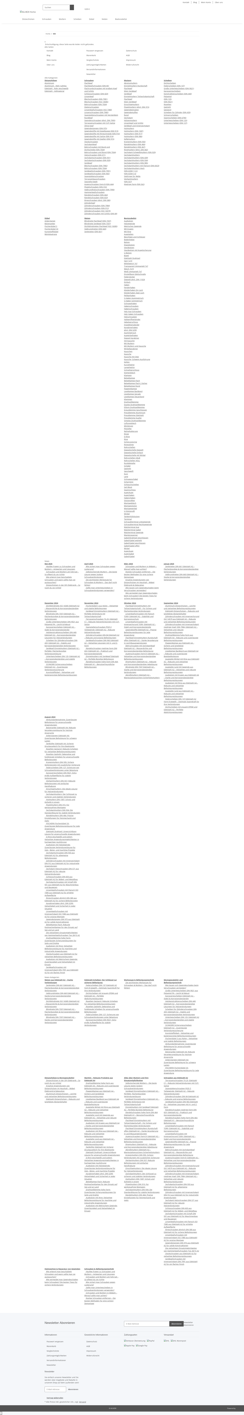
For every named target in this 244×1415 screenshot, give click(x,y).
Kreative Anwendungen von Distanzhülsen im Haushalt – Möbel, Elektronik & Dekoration (139, 582)
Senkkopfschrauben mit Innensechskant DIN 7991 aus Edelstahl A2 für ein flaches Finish (61, 970)
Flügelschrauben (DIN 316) (95, 187)
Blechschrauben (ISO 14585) (96, 102)
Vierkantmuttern (131, 179)
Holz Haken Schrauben (133, 314)
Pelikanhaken (129, 295)
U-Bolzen (128, 253)
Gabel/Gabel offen (132, 546)
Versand (82, 1402)
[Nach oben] (1, 1413)
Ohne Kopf (89, 126)
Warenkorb (91, 55)
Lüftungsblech (130, 423)
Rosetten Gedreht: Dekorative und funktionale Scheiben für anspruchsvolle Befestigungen (62, 757)
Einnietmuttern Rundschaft (135, 86)
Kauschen (128, 351)
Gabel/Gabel (129, 556)
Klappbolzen (129, 245)
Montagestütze (130, 506)
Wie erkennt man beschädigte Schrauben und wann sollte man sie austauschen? (60, 580)
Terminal (128, 519)
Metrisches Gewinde (132, 226)
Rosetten (167, 104)
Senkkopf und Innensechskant (137, 126)
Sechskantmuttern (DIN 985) (136, 163)
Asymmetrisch (130, 333)
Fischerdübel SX (51, 229)
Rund (126, 115)
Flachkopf (88, 83)
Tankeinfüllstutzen (132, 516)
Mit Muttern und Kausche (135, 346)
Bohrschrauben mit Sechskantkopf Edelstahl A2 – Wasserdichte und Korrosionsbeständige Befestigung (139, 648)
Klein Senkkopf (130, 91)
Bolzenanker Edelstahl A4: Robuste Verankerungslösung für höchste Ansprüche (60, 730)
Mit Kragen (128, 229)
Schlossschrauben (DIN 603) (96, 94)
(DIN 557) (128, 181)
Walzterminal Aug (131, 527)
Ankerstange (50, 221)
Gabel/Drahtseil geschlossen (136, 538)
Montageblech (130, 503)
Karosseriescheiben (172, 91)
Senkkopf (88, 163)
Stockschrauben (91, 141)
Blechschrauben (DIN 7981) (96, 99)
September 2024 (171, 603)
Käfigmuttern (129, 139)
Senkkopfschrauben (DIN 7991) (97, 171)
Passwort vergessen (94, 50)
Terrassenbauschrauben (94, 179)
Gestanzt (167, 110)
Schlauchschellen (131, 484)
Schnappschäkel (131, 479)
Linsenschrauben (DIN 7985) (96, 112)
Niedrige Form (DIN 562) (134, 184)
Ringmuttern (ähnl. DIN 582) (136, 149)
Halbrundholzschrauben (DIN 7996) (99, 189)
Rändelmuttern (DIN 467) (134, 147)
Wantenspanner (131, 535)
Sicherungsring (130, 442)
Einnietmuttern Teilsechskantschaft (139, 96)
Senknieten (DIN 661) (93, 231)
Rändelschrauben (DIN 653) (96, 197)
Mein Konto (206, 2)
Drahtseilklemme (131, 402)
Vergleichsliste (92, 60)
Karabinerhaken (131, 327)
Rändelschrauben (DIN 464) (96, 195)
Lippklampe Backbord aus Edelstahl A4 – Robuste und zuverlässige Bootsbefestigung (181, 654)
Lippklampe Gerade (132, 394)
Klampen (128, 375)
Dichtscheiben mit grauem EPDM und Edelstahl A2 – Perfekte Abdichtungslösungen (180, 709)
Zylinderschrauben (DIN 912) (96, 208)
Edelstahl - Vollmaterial (54, 91)
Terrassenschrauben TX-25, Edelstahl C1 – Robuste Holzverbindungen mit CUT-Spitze (102, 622)
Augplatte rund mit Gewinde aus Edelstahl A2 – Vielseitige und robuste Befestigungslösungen (180, 670)
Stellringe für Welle (132, 176)
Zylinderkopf (89, 203)
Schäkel (127, 466)
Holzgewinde (129, 223)
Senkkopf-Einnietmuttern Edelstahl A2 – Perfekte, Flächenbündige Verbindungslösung (62, 651)
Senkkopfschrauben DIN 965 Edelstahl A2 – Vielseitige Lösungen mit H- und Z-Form (101, 643)
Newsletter (91, 74)
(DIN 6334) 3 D (130, 173)
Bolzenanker (50, 223)
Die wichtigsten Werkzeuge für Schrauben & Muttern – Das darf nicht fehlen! (100, 582)
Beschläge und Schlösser (134, 237)
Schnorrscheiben (171, 115)
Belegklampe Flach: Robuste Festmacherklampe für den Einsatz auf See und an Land (61, 927)
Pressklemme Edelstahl (134, 415)
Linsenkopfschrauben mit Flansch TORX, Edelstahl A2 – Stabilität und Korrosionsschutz (139, 616)
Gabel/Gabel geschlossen (135, 543)
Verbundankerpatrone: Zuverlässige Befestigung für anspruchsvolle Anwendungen (61, 722)
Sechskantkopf (90, 144)
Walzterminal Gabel (132, 530)
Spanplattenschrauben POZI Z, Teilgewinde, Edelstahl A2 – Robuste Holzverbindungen (99, 630)
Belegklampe (129, 378)
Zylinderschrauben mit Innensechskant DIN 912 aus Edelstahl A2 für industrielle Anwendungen (62, 863)
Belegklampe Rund (132, 386)
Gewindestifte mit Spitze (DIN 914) (98, 136)
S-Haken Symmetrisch (133, 301)
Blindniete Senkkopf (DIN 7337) (97, 223)
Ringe (126, 434)
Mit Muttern (129, 343)
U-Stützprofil (129, 511)
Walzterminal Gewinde (133, 532)
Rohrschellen (129, 447)
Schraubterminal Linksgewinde (137, 522)
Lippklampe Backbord (133, 391)
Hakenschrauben (131, 306)
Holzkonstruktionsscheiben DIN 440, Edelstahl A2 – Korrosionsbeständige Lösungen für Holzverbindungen (61, 635)
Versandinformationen (96, 69)
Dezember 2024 (51, 603)
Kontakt (186, 2)
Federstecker (129, 277)
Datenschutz (131, 50)
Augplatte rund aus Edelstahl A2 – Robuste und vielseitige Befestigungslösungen (179, 693)
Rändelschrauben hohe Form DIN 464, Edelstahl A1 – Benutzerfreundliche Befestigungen (101, 664)
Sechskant (128, 118)
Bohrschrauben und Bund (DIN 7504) (100, 152)
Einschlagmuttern (131, 104)
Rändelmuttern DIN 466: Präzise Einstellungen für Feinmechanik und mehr (60, 818)
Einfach (127, 282)
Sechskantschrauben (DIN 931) (97, 157)
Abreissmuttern (130, 83)
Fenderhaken (129, 287)
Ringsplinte (129, 444)
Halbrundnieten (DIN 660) (95, 229)
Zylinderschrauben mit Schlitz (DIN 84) (100, 213)
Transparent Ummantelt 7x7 (136, 266)
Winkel (127, 514)
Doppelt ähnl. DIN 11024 (134, 279)
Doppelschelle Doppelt (133, 450)
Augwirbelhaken (131, 335)
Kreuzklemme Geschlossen (135, 410)
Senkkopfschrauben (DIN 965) (97, 173)
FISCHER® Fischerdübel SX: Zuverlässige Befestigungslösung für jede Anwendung (62, 826)
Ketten (127, 362)
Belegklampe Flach (132, 380)
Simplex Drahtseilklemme (135, 420)
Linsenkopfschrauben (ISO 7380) (98, 110)
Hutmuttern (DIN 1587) (133, 131)
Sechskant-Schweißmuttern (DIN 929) (140, 152)
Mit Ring (127, 231)
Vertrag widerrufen (55, 1398)
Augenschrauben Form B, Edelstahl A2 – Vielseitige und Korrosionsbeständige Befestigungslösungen (141, 656)
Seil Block (128, 487)
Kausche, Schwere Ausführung (137, 359)
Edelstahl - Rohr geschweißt (56, 88)
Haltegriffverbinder (132, 319)
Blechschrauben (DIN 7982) (96, 165)
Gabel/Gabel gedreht (133, 540)
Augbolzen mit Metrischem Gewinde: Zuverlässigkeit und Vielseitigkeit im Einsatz (61, 962)
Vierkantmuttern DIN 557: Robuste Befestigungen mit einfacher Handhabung (60, 783)
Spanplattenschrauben (94, 176)
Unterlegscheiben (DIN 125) (175, 120)
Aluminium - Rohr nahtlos (56, 86)
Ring (126, 439)
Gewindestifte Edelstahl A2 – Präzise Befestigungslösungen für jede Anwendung (140, 632)
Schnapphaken (130, 303)
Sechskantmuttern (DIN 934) (136, 160)
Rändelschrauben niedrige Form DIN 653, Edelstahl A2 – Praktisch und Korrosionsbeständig (100, 651)
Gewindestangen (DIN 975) (95, 128)
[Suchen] (72, 7)
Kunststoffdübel (51, 231)
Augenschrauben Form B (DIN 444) (99, 184)
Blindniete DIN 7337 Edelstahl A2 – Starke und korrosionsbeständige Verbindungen (139, 670)
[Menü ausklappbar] (22, 7)
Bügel (126, 255)
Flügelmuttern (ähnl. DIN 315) (136, 107)
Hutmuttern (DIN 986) (133, 136)
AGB (128, 55)
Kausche (127, 354)
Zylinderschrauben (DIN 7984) (97, 205)
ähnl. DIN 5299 (130, 330)
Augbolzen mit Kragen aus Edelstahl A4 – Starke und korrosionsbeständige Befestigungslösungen (181, 678)
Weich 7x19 (129, 269)
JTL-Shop (239, 1408)
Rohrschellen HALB (132, 458)
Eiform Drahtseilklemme (134, 407)
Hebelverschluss (131, 322)
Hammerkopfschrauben (94, 192)
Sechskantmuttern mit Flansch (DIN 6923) (141, 165)
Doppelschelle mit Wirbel (135, 455)
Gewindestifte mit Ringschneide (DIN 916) (102, 133)
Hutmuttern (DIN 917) (133, 133)
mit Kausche (129, 341)
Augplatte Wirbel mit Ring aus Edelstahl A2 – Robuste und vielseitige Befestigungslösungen (181, 662)
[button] (76, 9)
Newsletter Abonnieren (189, 1323)
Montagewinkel (130, 508)
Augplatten (128, 234)
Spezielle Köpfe (90, 181)
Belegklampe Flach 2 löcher (135, 383)
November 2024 (91, 603)
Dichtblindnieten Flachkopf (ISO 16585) (100, 226)
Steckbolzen (129, 247)
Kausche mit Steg (131, 357)
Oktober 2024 (130, 603)
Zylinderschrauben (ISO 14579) (97, 211)
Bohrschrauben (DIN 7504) (95, 104)
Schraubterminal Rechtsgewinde (138, 524)
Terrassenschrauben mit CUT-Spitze (99, 123)
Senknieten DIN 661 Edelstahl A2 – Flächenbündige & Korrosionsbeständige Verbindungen (181, 569)
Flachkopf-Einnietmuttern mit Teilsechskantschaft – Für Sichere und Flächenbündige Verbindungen (140, 608)
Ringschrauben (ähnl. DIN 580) (97, 200)
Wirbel (127, 548)
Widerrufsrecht (132, 65)
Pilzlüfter (128, 428)
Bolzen (127, 242)
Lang (126, 476)
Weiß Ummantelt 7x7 (133, 271)
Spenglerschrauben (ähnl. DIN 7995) (99, 120)
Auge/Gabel (129, 554)
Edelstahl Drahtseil (132, 258)
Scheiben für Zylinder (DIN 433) (177, 112)
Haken (126, 285)
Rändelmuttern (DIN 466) (134, 144)
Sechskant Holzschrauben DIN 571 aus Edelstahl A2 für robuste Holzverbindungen (62, 871)
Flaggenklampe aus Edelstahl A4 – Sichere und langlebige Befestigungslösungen (179, 646)
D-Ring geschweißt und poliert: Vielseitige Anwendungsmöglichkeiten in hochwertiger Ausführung (62, 839)
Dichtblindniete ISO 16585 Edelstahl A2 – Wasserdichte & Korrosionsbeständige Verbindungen (62, 608)
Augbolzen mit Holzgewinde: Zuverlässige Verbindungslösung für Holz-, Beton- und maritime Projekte (60, 847)
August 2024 (50, 717)
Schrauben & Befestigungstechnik (99, 1269)
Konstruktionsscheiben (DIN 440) (178, 94)
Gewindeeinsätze (131, 110)
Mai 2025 (48, 564)
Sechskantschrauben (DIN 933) (97, 160)
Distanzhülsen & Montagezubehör (59, 1078)
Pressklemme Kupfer (133, 418)
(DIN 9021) (168, 102)
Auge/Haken (129, 495)
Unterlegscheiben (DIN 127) (175, 123)
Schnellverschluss (131, 370)
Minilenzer (128, 426)
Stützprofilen (129, 500)
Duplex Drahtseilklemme (134, 404)
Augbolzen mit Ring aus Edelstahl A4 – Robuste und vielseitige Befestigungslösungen (181, 685)
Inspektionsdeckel (131, 325)
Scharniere (128, 482)
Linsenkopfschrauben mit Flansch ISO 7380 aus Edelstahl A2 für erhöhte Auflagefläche (61, 893)
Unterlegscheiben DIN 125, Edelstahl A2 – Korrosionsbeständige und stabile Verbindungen (62, 659)
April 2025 (88, 564)
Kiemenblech (129, 373)
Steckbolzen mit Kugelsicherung (137, 250)
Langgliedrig (129, 367)
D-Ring (127, 436)
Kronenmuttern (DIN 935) (135, 141)
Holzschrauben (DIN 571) (94, 155)
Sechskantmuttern (132, 155)
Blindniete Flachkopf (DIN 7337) (97, 221)
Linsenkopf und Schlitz (133, 123)
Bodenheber (129, 239)
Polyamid (168, 96)
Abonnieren (176, 1324)
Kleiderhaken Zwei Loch (134, 293)
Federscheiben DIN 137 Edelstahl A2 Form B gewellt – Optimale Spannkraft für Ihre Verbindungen (181, 701)
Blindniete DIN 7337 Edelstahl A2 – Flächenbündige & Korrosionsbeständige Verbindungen (62, 616)
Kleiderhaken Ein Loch (133, 290)
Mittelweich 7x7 (130, 263)
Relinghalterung (131, 431)
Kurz (126, 474)
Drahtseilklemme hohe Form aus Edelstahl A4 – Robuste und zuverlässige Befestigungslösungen (181, 638)
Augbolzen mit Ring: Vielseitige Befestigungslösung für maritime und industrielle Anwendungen (61, 948)
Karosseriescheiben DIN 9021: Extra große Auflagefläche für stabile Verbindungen (61, 775)
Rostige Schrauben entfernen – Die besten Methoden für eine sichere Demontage (139, 574)
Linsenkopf (89, 96)
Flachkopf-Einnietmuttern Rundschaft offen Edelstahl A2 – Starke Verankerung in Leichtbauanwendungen (141, 640)
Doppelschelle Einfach (133, 452)
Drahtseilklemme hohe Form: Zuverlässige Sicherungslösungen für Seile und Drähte (60, 940)
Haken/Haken (129, 498)
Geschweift (128, 471)
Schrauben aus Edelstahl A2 (176, 1078)
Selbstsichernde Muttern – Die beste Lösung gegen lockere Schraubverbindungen (100, 574)
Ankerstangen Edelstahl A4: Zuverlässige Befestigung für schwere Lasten (61, 738)
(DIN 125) (168, 99)
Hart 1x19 (128, 261)
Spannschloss (130, 490)
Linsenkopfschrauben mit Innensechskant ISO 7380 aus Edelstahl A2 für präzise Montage (61, 914)
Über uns (219, 2)
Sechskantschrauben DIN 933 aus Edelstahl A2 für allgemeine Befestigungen (60, 855)
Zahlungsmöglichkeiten (96, 65)
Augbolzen (128, 221)
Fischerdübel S (51, 226)
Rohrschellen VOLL (132, 460)
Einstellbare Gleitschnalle (135, 274)
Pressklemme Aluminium (134, 412)
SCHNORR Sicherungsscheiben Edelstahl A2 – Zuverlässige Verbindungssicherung (58, 667)
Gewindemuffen (131, 112)
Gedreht (167, 107)
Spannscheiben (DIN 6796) (175, 118)
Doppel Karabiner (131, 338)
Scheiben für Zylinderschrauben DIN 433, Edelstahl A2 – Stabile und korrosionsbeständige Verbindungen (61, 643)
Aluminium (49, 83)
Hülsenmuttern (130, 120)
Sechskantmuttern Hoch (134, 168)
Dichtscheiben (170, 83)
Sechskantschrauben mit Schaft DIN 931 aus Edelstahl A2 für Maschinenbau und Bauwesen (62, 885)
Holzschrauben (130, 317)
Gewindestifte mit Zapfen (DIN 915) (99, 139)
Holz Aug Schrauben (132, 311)
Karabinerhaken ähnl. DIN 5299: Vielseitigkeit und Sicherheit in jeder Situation (60, 906)
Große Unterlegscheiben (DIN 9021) (179, 88)
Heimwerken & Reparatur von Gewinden (62, 1269)
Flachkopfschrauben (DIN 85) (96, 86)
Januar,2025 (169, 564)
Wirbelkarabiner (131, 349)
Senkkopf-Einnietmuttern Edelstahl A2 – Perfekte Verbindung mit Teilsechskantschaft (102, 614)
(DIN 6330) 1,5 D (131, 171)
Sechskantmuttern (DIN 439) (136, 157)
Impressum (131, 60)
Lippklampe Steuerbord (134, 396)
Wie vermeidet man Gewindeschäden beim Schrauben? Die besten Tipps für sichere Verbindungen (140, 596)
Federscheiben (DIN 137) (174, 86)
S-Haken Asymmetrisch (134, 298)
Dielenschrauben (91, 107)
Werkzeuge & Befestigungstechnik (139, 980)
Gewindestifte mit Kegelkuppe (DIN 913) (101, 131)
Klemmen (128, 399)
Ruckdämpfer (129, 463)
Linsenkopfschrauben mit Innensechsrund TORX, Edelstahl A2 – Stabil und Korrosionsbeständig (140, 624)
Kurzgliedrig (129, 365)
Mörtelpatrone (51, 234)
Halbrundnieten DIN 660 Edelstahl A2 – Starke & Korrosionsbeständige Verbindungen (181, 577)
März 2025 (128, 564)
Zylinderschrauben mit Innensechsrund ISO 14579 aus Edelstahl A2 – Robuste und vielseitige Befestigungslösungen (181, 619)
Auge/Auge (128, 492)
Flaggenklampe (130, 388)
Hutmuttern (129, 128)
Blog (195, 2)
